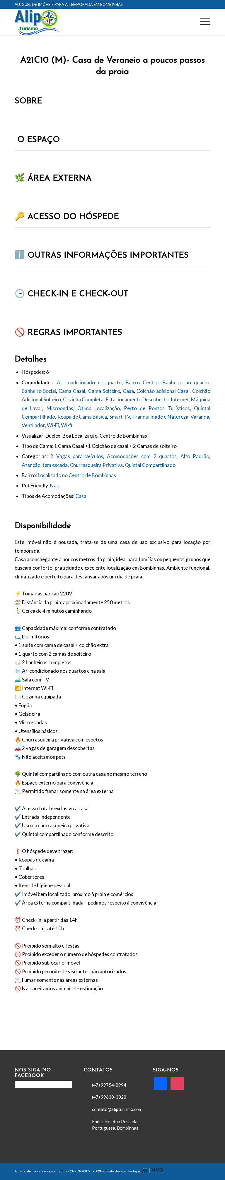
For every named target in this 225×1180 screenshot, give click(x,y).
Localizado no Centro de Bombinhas (77, 475)
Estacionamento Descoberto (137, 399)
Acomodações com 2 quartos (142, 456)
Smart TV (119, 417)
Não (54, 485)
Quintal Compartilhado (150, 465)
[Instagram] (177, 1082)
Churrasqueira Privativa (96, 465)
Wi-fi (66, 425)
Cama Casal (72, 391)
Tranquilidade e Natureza (160, 417)
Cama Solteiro (104, 391)
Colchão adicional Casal (163, 391)
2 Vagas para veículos (76, 456)
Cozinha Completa (83, 399)
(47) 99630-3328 (109, 1096)
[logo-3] (37, 22)
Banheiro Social (39, 391)
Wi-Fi (53, 425)
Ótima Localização (98, 408)
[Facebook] (160, 1082)
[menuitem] (202, 22)
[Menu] (202, 22)
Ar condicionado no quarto (89, 382)
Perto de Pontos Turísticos (157, 408)
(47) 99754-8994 (109, 1084)
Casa (128, 391)
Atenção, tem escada (45, 465)
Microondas (60, 408)
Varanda (199, 417)
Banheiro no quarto (186, 382)
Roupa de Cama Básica (82, 417)
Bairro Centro (142, 382)
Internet (180, 399)
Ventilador (33, 425)
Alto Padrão (194, 456)
